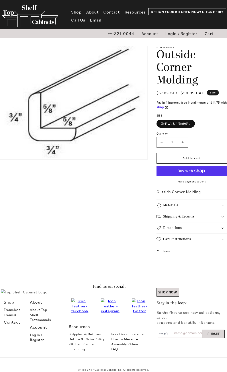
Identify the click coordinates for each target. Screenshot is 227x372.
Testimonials (40, 319)
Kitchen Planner (82, 344)
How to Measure (124, 339)
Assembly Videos (125, 344)
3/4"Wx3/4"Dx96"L (175, 123)
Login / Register (181, 33)
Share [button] (166, 251)
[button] (76, 12)
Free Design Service (127, 334)
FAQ (114, 349)
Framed (10, 315)
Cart (209, 33)
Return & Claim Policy (87, 339)
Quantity (162, 133)
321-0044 (120, 33)
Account (149, 33)
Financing (77, 349)
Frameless (12, 309)
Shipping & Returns (85, 334)
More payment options (192, 181)
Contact (12, 322)
